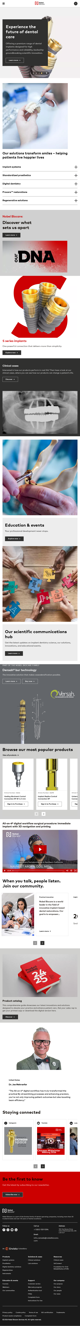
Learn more (27, 54)
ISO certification (47, 1312)
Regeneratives (7, 1270)
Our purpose (58, 1284)
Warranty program (35, 1287)
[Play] (46, 73)
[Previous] (36, 814)
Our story (57, 1287)
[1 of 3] (39, 73)
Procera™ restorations (14, 192)
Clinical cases (58, 1260)
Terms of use (33, 1312)
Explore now (11, 352)
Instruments (6, 1273)
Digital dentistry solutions (11, 1267)
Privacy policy (7, 1312)
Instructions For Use (35, 1300)
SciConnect (58, 1263)
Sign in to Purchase (15, 804)
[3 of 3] (43, 73)
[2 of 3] (41, 73)
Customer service (34, 1284)
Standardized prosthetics (16, 175)
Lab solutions (33, 1263)
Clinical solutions (34, 1260)
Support (31, 1280)
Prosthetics (6, 1263)
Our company (59, 1280)
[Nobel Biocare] (40, 4)
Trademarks (60, 1312)
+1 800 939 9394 (41, 1230)
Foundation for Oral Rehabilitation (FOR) (61, 1268)
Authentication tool (35, 1290)
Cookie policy (21, 1312)
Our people (58, 1290)
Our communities (8, 1290)
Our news (57, 1294)
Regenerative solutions (15, 200)
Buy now (28, 681)
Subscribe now (11, 1194)
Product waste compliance (11, 1316)
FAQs (30, 1294)
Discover (9, 379)
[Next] (43, 814)
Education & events (10, 1280)
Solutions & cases (35, 1257)
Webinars (5, 1287)
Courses (5, 1284)
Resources (58, 1257)
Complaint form (34, 1297)
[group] (18, 784)
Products (6, 1257)
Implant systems (11, 167)
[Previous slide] (33, 73)
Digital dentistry (11, 184)
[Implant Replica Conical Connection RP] (52, 774)
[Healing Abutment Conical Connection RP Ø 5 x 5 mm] (18, 774)
